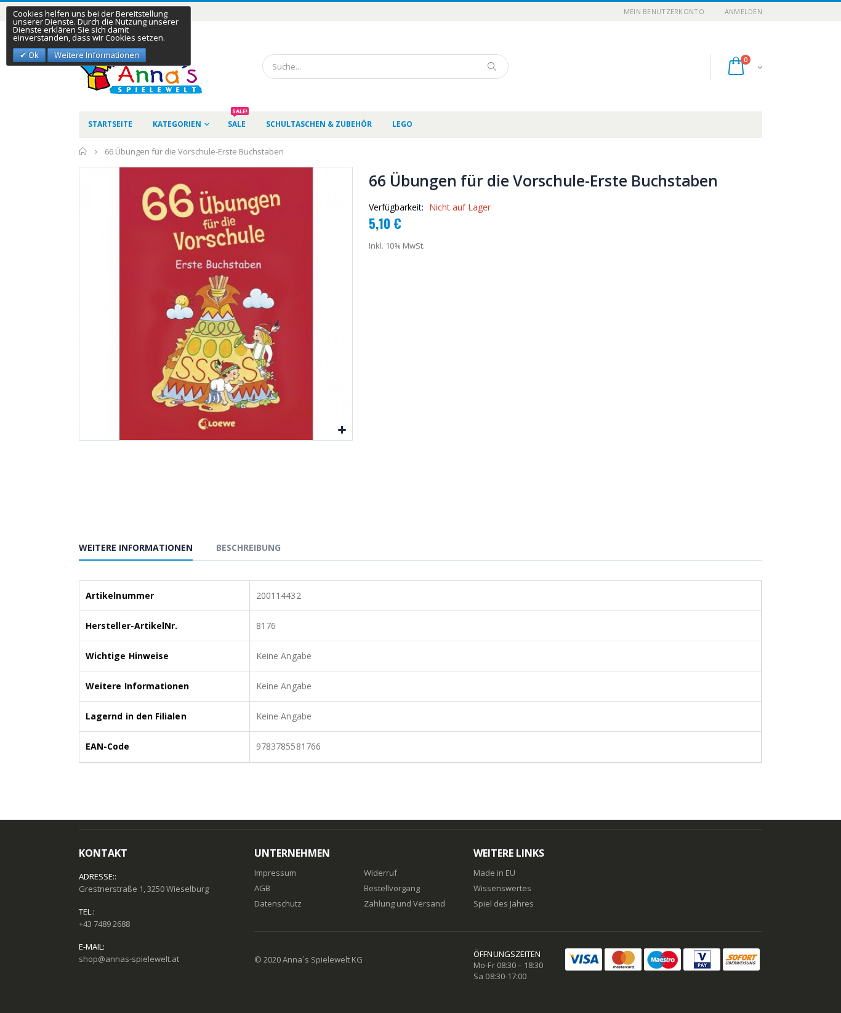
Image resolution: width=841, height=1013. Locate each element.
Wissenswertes (502, 888)
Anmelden (743, 11)
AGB (262, 888)
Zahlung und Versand (404, 903)
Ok (32, 54)
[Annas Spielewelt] (122, 66)
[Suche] (492, 66)
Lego (402, 124)
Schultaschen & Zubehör (319, 124)
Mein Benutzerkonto (664, 11)
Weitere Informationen (136, 547)
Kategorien (177, 124)
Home (83, 151)
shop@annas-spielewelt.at (129, 958)
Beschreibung (248, 547)
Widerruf (380, 872)
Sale (237, 120)
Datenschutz (278, 903)
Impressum (275, 872)
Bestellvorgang (392, 888)
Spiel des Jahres (503, 903)
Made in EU (494, 872)
